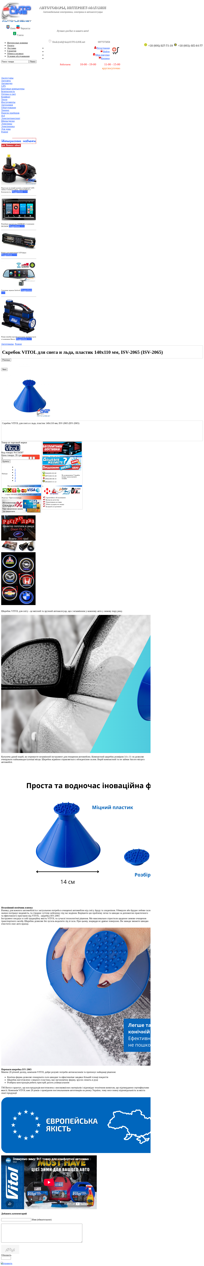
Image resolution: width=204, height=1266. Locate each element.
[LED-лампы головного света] (18, 167)
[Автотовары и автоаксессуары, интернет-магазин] (17, 21)
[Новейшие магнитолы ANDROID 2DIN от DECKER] (18, 209)
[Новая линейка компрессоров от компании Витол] (18, 316)
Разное (18, 344)
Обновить (6, 1255)
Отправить (6, 1263)
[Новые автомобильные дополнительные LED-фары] (18, 241)
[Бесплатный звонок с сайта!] (72, 484)
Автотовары (7, 344)
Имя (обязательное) (42, 1219)
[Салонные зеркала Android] (18, 273)
